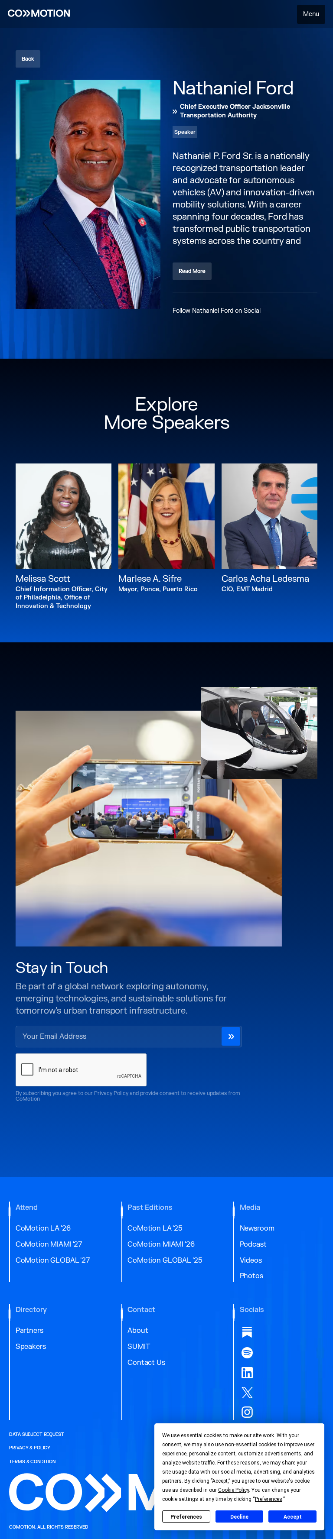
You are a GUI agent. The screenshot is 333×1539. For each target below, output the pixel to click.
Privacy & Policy (29, 1448)
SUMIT (138, 1346)
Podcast (253, 1244)
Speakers (31, 1346)
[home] (39, 14)
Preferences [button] (268, 1499)
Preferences (186, 1517)
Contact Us (146, 1362)
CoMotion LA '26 (43, 1228)
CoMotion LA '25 (155, 1228)
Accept (293, 1517)
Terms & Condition (32, 1462)
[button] (311, 14)
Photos (251, 1276)
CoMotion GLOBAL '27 (53, 1260)
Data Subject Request (36, 1434)
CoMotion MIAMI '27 (49, 1244)
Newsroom (257, 1228)
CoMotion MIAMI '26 (160, 1244)
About (137, 1330)
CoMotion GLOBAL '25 (164, 1260)
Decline (239, 1517)
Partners (29, 1330)
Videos (251, 1260)
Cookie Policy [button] (233, 1490)
